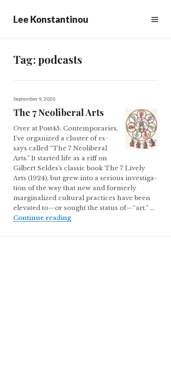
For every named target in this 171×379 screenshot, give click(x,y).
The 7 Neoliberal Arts (58, 112)
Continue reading (42, 218)
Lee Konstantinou (50, 19)
